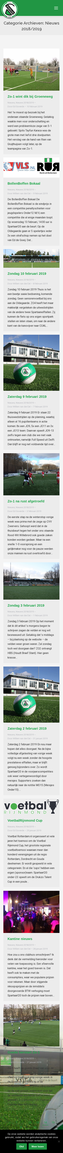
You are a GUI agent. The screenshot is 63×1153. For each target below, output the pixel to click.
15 (53, 1122)
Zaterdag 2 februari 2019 (27, 728)
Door (16, 106)
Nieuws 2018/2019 (25, 102)
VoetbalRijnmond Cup (25, 820)
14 (45, 1122)
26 (34, 1127)
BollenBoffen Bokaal (24, 183)
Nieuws (11, 102)
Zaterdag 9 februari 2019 (27, 396)
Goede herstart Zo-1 (24, 1052)
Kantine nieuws (20, 939)
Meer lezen (38, 1146)
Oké (21, 1146)
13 (37, 1122)
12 (29, 1122)
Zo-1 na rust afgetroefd (26, 501)
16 (20, 1127)
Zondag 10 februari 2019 (27, 273)
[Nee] (58, 1141)
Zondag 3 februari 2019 (26, 605)
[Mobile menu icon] (56, 8)
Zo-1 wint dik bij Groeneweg (30, 96)
